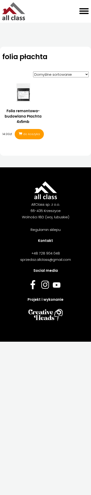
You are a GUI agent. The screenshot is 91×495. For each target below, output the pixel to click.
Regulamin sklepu (46, 229)
